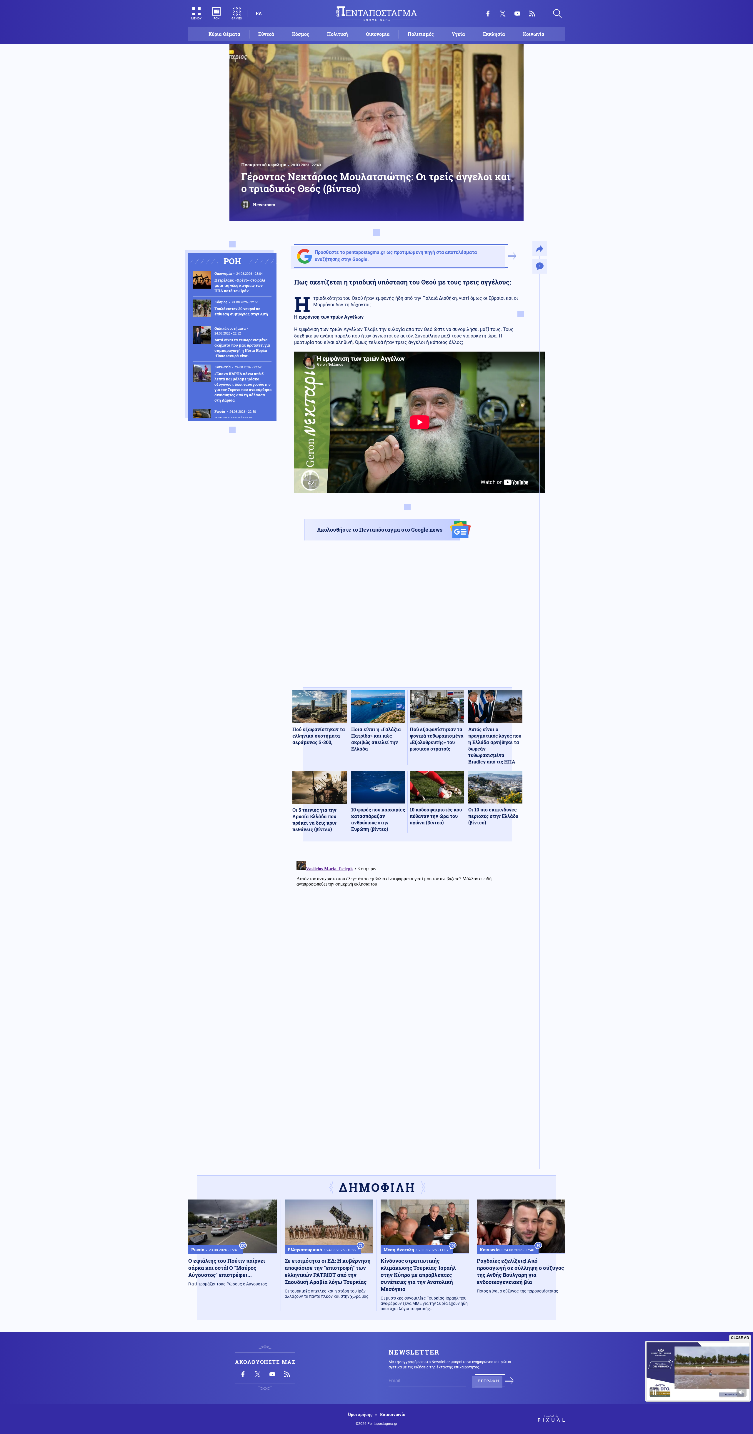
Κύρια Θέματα (224, 34)
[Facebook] (488, 13)
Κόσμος (300, 34)
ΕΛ (259, 13)
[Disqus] (407, 932)
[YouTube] (517, 13)
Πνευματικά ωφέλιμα (263, 164)
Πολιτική (337, 34)
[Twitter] (503, 13)
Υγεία (458, 34)
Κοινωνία (533, 34)
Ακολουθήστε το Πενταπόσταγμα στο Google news (379, 529)
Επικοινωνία (392, 1414)
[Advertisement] (407, 619)
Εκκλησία (494, 34)
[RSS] (532, 13)
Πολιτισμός (421, 34)
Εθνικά (266, 34)
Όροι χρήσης (360, 1414)
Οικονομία (378, 34)
